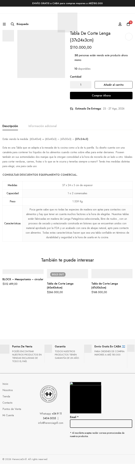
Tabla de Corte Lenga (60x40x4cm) (60, 285)
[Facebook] (71, 444)
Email (74, 417)
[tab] (10, 126)
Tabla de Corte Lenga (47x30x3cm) (104, 285)
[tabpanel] (67, 191)
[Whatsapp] (85, 444)
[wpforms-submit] (128, 419)
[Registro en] (120, 24)
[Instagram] (78, 444)
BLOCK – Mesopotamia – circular (22, 279)
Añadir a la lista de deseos (129, 36)
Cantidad (75, 77)
